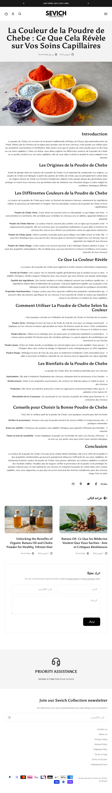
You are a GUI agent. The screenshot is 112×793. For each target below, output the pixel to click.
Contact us (102, 729)
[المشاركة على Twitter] (88, 484)
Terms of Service (88, 579)
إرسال (91, 621)
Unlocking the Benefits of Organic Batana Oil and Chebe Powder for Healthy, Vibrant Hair (29, 543)
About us (103, 734)
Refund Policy (100, 744)
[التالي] (23, 3)
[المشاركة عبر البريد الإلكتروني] (73, 484)
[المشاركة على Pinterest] (81, 484)
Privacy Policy (72, 579)
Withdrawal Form (99, 764)
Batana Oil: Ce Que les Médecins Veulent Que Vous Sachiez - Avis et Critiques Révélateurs (84, 543)
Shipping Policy (100, 749)
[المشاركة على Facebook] (96, 484)
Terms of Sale (100, 754)
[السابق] (88, 3)
